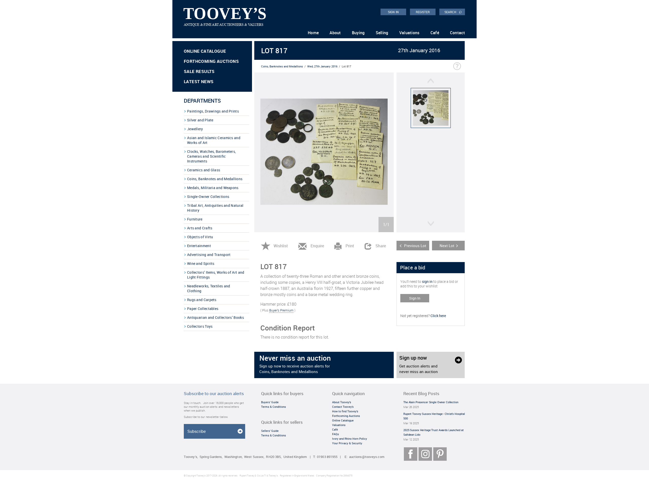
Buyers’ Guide (270, 402)
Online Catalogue (205, 51)
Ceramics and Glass (203, 170)
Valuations (409, 32)
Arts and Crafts (199, 228)
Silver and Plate (200, 120)
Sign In (414, 298)
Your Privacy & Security (347, 443)
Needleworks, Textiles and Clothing (208, 288)
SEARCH (453, 12)
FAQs (335, 434)
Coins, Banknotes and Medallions (214, 178)
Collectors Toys (200, 326)
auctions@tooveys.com (366, 457)
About (335, 32)
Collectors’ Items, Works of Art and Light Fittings (215, 275)
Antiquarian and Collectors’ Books (215, 317)
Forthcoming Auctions (211, 61)
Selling (382, 32)
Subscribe (196, 431)
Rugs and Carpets (202, 299)
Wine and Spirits (200, 263)
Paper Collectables (202, 308)
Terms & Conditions (273, 407)
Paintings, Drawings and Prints (213, 111)
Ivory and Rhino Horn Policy (349, 438)
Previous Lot (415, 245)
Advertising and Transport (209, 254)
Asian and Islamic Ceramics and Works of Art (213, 140)
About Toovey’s (341, 402)
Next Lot (447, 245)
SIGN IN (393, 12)
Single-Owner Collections (208, 196)
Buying (358, 32)
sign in (427, 281)
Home (313, 32)
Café (434, 32)
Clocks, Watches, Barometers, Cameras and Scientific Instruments (211, 156)
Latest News (198, 81)
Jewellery (195, 128)
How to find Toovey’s (345, 411)
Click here (438, 315)
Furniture (195, 219)
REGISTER (423, 12)
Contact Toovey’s (343, 407)
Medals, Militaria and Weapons (213, 187)
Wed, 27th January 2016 (322, 66)
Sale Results (199, 71)
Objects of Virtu (200, 236)
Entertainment (199, 245)
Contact (457, 32)
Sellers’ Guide (270, 431)
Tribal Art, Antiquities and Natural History (215, 208)
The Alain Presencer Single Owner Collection (430, 402)
